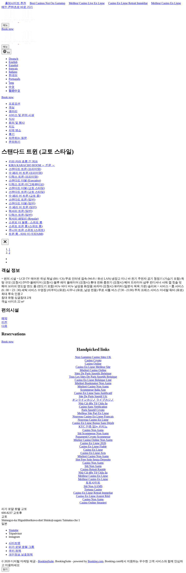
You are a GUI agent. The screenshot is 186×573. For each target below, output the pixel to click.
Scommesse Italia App (93, 389)
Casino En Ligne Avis (93, 453)
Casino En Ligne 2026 (93, 443)
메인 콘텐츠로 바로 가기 (17, 7)
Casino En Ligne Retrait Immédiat (127, 3)
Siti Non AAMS (93, 486)
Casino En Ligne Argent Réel (93, 496)
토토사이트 (93, 482)
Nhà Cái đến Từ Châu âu (93, 403)
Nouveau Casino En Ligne (93, 419)
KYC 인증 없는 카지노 (93, 426)
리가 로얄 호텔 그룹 (21, 546)
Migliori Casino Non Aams (93, 456)
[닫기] (5, 242)
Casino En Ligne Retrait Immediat (93, 492)
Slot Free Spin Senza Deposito (93, 459)
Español (13, 65)
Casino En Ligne (93, 449)
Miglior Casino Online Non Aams (93, 439)
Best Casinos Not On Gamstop (47, 3)
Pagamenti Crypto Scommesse (93, 436)
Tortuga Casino (93, 489)
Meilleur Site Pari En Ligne (93, 413)
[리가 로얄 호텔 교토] (18, 21)
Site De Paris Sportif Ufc (93, 396)
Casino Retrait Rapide (93, 469)
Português (14, 78)
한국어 (13, 75)
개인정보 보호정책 (21, 554)
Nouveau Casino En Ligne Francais (93, 416)
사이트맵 (14, 543)
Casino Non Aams (93, 430)
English (13, 62)
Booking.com (95, 561)
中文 (12, 86)
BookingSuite (46, 561)
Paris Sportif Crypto (93, 409)
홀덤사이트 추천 (15, 3)
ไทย (11, 82)
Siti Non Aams (93, 466)
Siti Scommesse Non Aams (93, 433)
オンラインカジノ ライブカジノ (93, 399)
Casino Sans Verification (93, 406)
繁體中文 (14, 90)
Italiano (13, 71)
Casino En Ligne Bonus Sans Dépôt (93, 423)
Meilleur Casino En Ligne (166, 3)
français (13, 68)
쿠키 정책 (15, 550)
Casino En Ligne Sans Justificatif (93, 393)
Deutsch (13, 58)
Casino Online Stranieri (93, 502)
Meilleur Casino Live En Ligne (87, 3)
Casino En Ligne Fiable (93, 446)
